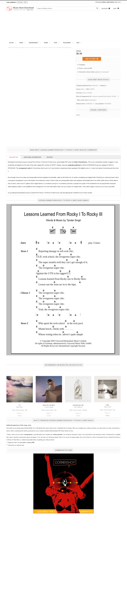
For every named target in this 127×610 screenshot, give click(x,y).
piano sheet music (51, 428)
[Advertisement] (63, 27)
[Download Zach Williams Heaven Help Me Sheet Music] (78, 389)
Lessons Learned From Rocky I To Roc (104, 96)
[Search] (97, 8)
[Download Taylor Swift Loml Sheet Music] (107, 389)
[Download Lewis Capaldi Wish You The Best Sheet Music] (49, 389)
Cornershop (91, 100)
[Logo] (20, 8)
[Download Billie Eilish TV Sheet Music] (19, 389)
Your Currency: (11, 2)
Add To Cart (91, 59)
